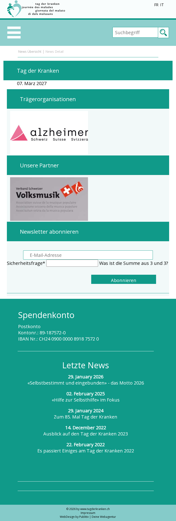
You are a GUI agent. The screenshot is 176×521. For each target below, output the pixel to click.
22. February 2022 (85, 447)
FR (156, 4)
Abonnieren (123, 280)
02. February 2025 (86, 397)
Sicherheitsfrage (26, 263)
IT (162, 4)
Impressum (88, 513)
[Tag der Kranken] (37, 17)
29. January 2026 (86, 380)
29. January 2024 (85, 413)
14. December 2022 (85, 430)
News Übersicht (29, 51)
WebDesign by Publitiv (74, 517)
